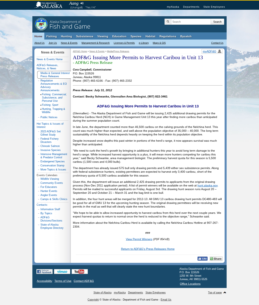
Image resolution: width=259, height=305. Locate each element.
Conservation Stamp (52, 165)
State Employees (214, 6)
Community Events (51, 182)
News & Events (69, 43)
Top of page (215, 292)
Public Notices (48, 117)
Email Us (166, 299)
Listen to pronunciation (81, 3)
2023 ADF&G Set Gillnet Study (50, 133)
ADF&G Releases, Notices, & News (47, 67)
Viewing (102, 36)
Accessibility (44, 281)
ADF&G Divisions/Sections (51, 219)
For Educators (48, 186)
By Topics (46, 213)
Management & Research (96, 43)
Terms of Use (62, 281)
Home (38, 36)
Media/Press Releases (118, 51)
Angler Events (48, 195)
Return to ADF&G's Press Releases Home (148, 248)
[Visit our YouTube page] (80, 271)
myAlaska (173, 6)
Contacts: (42, 204)
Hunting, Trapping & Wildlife (53, 110)
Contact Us (217, 43)
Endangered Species (52, 161)
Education (119, 36)
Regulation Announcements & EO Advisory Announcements (53, 85)
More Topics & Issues (53, 169)
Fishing (51, 36)
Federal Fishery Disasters (49, 140)
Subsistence (84, 36)
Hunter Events (48, 191)
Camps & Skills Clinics (53, 199)
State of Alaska (50, 5)
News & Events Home (50, 59)
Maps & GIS (159, 43)
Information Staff (50, 209)
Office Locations (190, 283)
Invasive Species (50, 150)
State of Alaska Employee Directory (52, 226)
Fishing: (54, 97)
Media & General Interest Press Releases (55, 75)
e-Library (144, 43)
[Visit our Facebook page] (44, 271)
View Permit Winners (139, 239)
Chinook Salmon (50, 146)
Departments (191, 6)
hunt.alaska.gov (207, 185)
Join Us (53, 43)
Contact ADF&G (84, 281)
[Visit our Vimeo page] (62, 271)
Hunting (66, 36)
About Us (39, 43)
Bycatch (186, 36)
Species (136, 36)
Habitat (150, 36)
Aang (74, 3)
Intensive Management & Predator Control (53, 156)
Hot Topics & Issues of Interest (50, 125)
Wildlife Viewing (49, 178)
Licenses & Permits (124, 43)
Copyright (93, 299)
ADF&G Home (80, 51)
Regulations (167, 36)
